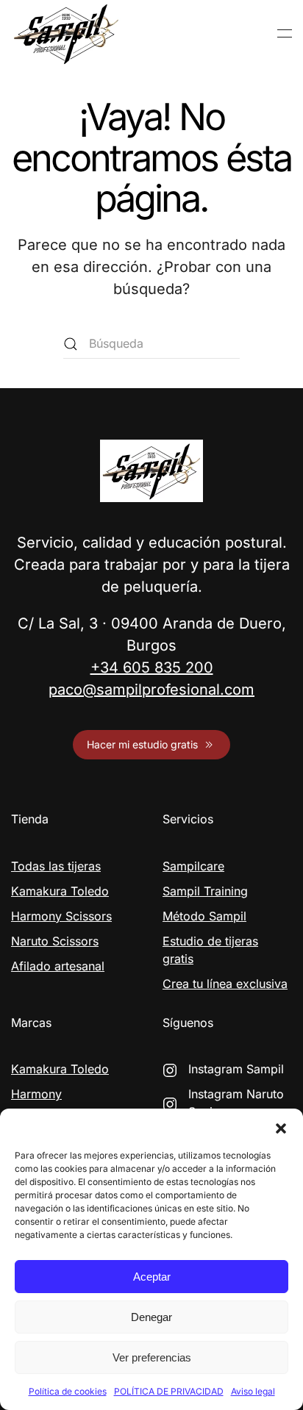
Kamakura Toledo (60, 891)
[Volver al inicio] (66, 33)
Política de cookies (68, 1391)
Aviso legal (253, 1391)
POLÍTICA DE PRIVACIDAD (169, 1391)
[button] (281, 1127)
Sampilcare (193, 866)
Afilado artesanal (57, 966)
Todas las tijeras (56, 866)
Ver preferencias (152, 1357)
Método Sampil (204, 916)
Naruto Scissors (55, 941)
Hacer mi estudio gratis (142, 744)
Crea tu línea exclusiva (225, 983)
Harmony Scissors (61, 916)
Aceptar (152, 1276)
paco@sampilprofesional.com (151, 689)
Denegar (151, 1317)
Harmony (36, 1094)
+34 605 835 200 (151, 667)
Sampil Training (205, 891)
